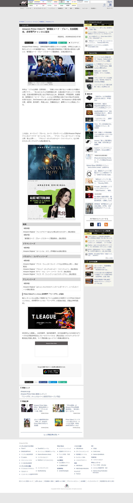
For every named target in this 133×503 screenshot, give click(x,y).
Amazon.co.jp (25, 391)
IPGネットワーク (95, 462)
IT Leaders (24, 457)
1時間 (88, 24)
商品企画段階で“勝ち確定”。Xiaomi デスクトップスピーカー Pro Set (103, 281)
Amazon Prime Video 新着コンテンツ (34, 394)
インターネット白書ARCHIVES (29, 474)
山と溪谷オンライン (64, 462)
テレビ (22, 8)
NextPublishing (42, 471)
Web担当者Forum (26, 451)
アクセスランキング (95, 22)
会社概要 (83, 481)
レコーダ (28, 8)
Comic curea (96, 451)
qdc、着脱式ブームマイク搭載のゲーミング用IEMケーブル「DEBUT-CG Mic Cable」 (103, 172)
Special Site (93, 53)
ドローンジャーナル (26, 460)
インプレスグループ (92, 481)
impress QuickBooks (98, 454)
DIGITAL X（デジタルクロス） (46, 460)
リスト (36, 42)
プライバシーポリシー (73, 481)
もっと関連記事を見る (50, 434)
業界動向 (77, 8)
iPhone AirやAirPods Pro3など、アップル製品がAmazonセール (103, 160)
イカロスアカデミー (81, 460)
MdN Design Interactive (82, 468)
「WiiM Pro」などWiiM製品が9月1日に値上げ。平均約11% (102, 98)
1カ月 (110, 24)
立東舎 (61, 457)
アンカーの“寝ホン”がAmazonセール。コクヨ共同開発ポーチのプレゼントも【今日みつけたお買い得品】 (100, 34)
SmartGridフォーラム (43, 448)
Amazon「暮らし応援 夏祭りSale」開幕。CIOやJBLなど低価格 (103, 142)
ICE (92, 446)
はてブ (54, 42)
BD (66, 8)
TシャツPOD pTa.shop (99, 465)
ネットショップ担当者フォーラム (46, 451)
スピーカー (85, 8)
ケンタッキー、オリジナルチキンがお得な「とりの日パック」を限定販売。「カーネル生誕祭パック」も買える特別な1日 (100, 242)
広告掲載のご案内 (49, 481)
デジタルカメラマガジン (27, 468)
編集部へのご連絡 (60, 481)
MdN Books (79, 465)
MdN (75, 463)
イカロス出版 (77, 446)
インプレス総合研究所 (27, 454)
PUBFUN (93, 457)
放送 (71, 8)
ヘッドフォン (51, 8)
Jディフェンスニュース (82, 451)
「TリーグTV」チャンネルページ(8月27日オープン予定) (40, 396)
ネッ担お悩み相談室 (26, 463)
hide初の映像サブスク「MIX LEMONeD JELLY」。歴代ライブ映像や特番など (103, 113)
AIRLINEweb (79, 448)
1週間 (102, 24)
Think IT (23, 448)
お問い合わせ (38, 481)
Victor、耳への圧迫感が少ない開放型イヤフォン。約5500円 (102, 126)
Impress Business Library (44, 454)
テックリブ (77, 471)
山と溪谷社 (60, 460)
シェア (44, 42)
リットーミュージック (65, 448)
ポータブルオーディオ (40, 8)
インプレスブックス (43, 468)
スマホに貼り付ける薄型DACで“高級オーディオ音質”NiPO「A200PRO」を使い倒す (103, 274)
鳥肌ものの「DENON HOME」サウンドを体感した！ (102, 73)
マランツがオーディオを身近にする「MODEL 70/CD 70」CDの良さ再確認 (103, 79)
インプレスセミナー (43, 457)
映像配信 (60, 8)
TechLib (78, 473)
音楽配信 (93, 8)
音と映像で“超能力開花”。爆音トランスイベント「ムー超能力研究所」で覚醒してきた (103, 198)
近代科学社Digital (63, 471)
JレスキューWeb (80, 457)
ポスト (30, 42)
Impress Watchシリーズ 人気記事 (99, 231)
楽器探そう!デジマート (65, 451)
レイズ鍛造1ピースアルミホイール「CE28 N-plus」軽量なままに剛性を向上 (103, 66)
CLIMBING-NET (63, 465)
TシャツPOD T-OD (64, 454)
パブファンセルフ (98, 459)
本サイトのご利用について (26, 481)
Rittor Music (60, 446)
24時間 (95, 24)
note (64, 42)
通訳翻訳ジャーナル (81, 454)
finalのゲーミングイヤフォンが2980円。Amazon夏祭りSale (103, 150)
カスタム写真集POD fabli (100, 468)
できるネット (24, 471)
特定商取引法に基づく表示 (107, 481)
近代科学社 (60, 468)
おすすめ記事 (93, 261)
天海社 (95, 448)
